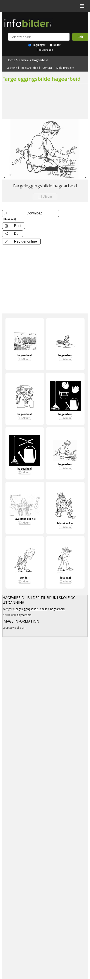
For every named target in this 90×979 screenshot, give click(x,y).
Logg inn (12, 68)
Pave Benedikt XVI (25, 519)
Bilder (57, 45)
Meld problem (65, 68)
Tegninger (38, 45)
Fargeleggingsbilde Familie (30, 609)
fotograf (65, 578)
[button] (21, 241)
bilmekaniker (65, 523)
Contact (47, 68)
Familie (24, 60)
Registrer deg (29, 68)
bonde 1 (25, 578)
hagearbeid (40, 60)
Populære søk (45, 49)
